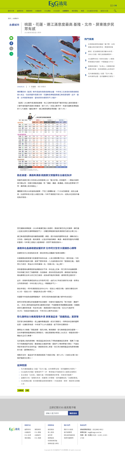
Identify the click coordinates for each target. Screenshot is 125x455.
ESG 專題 (38, 438)
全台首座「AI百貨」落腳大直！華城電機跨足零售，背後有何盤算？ (47, 375)
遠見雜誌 (51, 429)
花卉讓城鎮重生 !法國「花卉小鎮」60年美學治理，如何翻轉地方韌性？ (49, 368)
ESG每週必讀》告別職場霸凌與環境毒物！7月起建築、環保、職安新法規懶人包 (50, 382)
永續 (27, 390)
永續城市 (65, 11)
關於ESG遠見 (68, 429)
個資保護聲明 (68, 438)
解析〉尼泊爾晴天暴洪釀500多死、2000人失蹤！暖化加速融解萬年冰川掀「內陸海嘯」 (101, 53)
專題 (82, 11)
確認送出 (73, 413)
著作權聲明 (68, 432)
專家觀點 (75, 11)
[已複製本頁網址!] (11, 50)
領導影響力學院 (53, 443)
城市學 (50, 435)
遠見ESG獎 (104, 11)
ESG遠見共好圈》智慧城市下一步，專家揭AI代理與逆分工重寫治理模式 (49, 372)
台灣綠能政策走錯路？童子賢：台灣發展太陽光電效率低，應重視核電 (101, 45)
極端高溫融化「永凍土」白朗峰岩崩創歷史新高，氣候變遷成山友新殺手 (101, 67)
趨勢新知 (20, 11)
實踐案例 (29, 11)
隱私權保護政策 (69, 435)
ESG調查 (48, 11)
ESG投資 (57, 11)
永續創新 (38, 11)
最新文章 (11, 11)
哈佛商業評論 (52, 440)
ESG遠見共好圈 (92, 11)
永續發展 (20, 390)
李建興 (33, 86)
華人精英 (51, 432)
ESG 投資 (28, 435)
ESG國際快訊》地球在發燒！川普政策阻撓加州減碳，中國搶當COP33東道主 (101, 60)
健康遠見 (51, 438)
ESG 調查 (38, 432)
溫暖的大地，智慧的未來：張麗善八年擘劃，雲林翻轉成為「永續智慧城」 (50, 377)
